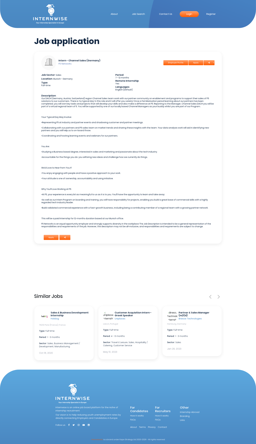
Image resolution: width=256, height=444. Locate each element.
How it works (137, 415)
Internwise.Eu (97, 439)
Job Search (138, 14)
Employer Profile (175, 62)
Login (189, 14)
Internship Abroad (189, 412)
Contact (162, 427)
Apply (196, 62)
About (114, 14)
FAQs (133, 419)
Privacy (152, 427)
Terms (142, 427)
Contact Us (165, 14)
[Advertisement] (128, 268)
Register (211, 14)
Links (182, 420)
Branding (185, 416)
